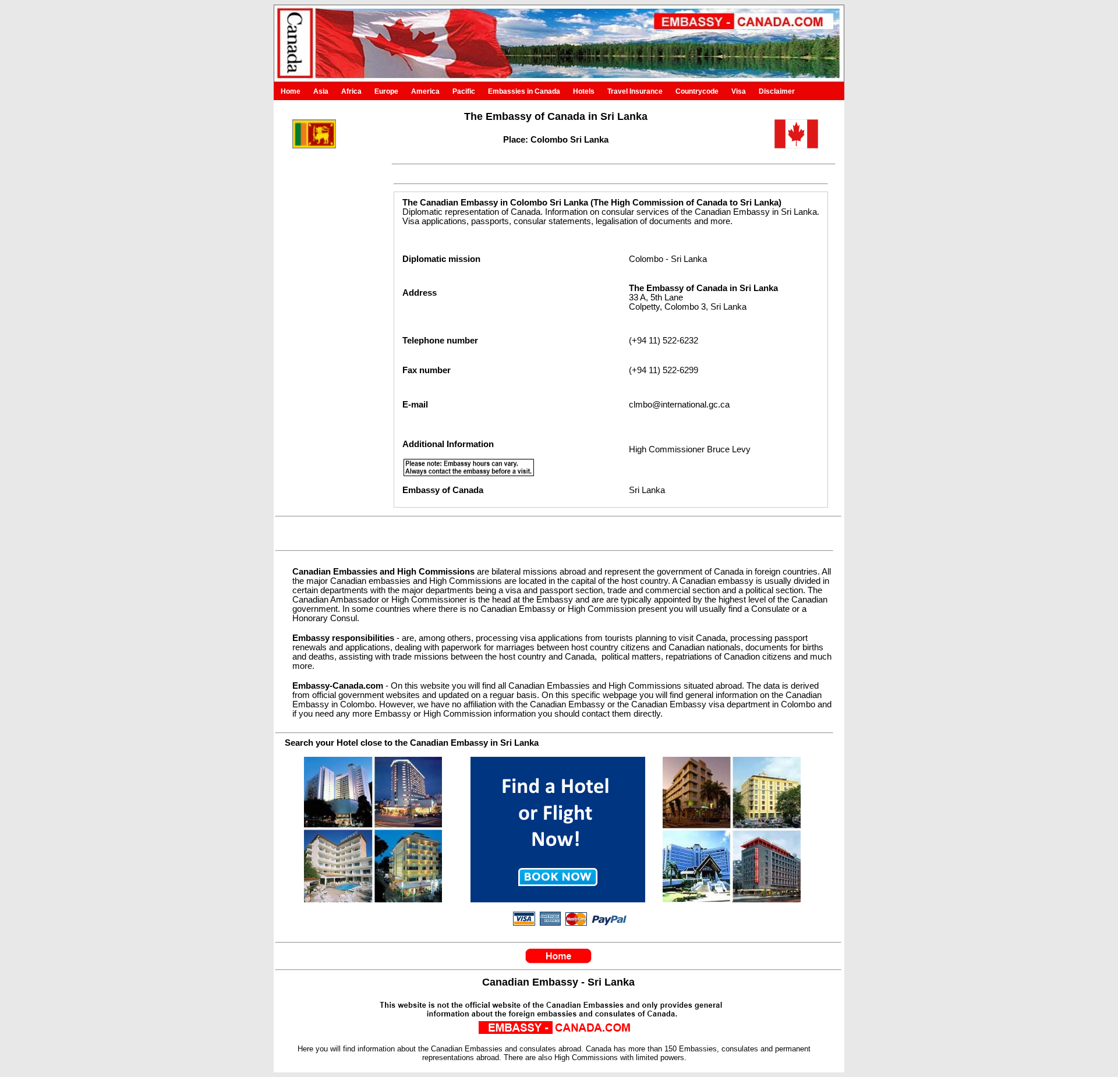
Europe (386, 91)
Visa (738, 91)
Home (290, 91)
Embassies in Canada (524, 91)
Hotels (584, 91)
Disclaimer (777, 91)
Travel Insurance (635, 91)
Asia (320, 91)
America (425, 91)
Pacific (463, 91)
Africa (351, 91)
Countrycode (697, 91)
